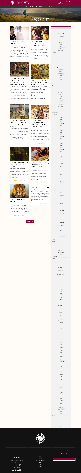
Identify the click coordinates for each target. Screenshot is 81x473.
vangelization (60, 50)
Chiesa (53, 39)
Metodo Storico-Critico (61, 358)
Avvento (61, 117)
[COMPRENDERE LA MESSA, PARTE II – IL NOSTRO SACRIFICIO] (19, 154)
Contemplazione (61, 243)
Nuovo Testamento (60, 361)
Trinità (61, 426)
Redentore (61, 104)
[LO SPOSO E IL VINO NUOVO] (19, 33)
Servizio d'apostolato (60, 73)
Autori (53, 31)
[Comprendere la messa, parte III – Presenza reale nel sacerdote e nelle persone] (19, 111)
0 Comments (43, 61)
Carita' (61, 56)
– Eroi (61, 156)
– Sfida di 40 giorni (61, 234)
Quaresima (62, 123)
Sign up (64, 459)
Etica (52, 85)
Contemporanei (61, 33)
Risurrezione (60, 106)
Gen (61, 293)
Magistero (60, 42)
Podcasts (53, 239)
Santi (52, 272)
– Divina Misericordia (62, 199)
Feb (61, 291)
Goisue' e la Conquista (61, 346)
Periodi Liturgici (54, 114)
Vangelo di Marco (61, 397)
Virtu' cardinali (60, 81)
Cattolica (60, 40)
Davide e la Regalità (61, 341)
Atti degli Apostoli (61, 366)
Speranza (60, 75)
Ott (61, 303)
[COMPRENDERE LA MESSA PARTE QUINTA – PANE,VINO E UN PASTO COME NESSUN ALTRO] (19, 69)
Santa (61, 46)
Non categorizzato (55, 112)
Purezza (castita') (61, 69)
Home (40, 456)
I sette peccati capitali (60, 65)
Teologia (53, 415)
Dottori (61, 276)
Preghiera (53, 241)
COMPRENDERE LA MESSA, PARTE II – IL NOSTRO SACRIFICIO (19, 164)
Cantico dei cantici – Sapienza (61, 330)
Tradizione (61, 48)
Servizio (60, 71)
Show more (30, 221)
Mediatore (61, 102)
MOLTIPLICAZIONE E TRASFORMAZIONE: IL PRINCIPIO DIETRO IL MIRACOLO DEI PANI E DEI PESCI (39, 124)
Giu (61, 295)
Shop (40, 464)
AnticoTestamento (60, 320)
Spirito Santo (54, 405)
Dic (61, 289)
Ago (61, 287)
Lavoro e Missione (60, 409)
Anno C (60, 141)
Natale (61, 119)
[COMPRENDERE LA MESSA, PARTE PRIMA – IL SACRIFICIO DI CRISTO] (40, 154)
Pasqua (61, 121)
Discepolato (54, 52)
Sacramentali (60, 270)
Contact (40, 466)
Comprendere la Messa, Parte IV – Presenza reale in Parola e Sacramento (40, 82)
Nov (61, 301)
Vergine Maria (60, 305)
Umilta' (60, 79)
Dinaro (60, 58)
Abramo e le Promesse (61, 324)
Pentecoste (61, 411)
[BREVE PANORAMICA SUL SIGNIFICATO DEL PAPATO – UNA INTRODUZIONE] (40, 33)
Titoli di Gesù (60, 108)
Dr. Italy (40, 462)
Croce (61, 96)
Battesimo (60, 260)
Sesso (61, 88)
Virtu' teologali (60, 83)
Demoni (60, 417)
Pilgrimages (54, 237)
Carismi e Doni (60, 407)
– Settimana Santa (61, 229)
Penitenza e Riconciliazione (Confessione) (60, 267)
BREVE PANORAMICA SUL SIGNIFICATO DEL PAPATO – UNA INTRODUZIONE (39, 43)
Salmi (61, 254)
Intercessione (60, 245)
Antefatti (60, 312)
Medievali (61, 278)
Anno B (60, 128)
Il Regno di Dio (61, 371)
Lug (61, 297)
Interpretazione (61, 354)
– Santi (61, 186)
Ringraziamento (61, 252)
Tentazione (61, 77)
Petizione (60, 247)
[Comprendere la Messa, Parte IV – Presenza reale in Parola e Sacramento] (40, 71)
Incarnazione (60, 100)
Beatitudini (61, 54)
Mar (61, 299)
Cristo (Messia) (60, 94)
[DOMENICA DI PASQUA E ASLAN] (19, 191)
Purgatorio (61, 424)
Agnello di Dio (60, 92)
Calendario (61, 286)
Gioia (61, 63)
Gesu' (53, 91)
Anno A (60, 115)
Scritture (53, 310)
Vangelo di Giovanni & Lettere (61, 387)
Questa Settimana (55, 256)
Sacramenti (54, 258)
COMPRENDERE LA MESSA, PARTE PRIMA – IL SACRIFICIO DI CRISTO (40, 165)
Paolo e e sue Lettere (61, 379)
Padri (61, 283)
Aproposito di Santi (60, 274)
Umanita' (60, 110)
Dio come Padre (61, 419)
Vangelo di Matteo (61, 402)
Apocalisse (61, 363)
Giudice (60, 98)
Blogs (40, 458)
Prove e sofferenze (60, 67)
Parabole (61, 382)
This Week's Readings (40, 460)
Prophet (61, 352)
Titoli (61, 413)
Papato (61, 44)
